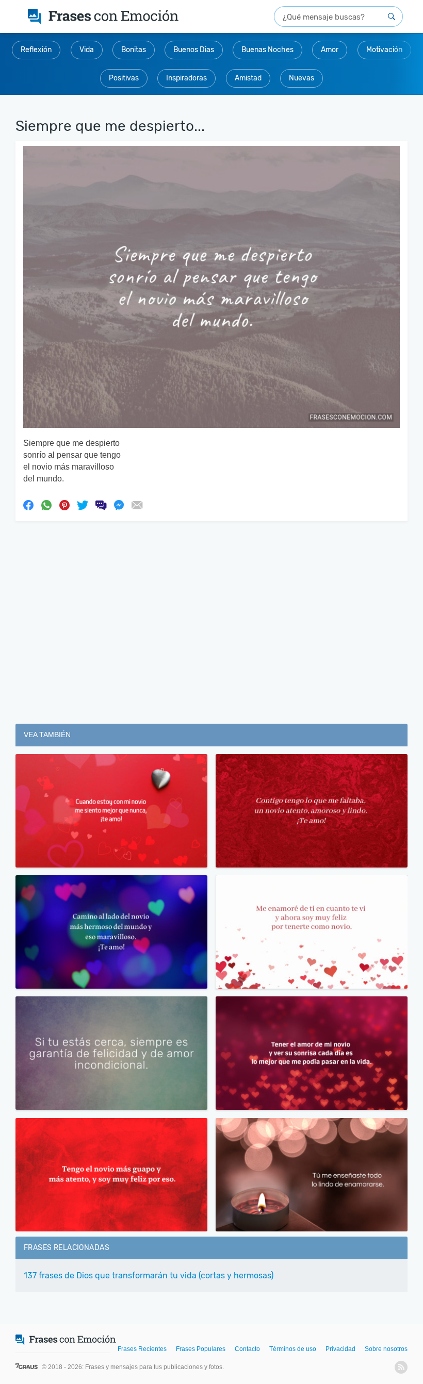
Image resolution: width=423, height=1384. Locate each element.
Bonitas (133, 49)
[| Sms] (100, 504)
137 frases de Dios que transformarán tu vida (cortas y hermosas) (148, 1275)
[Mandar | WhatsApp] (46, 504)
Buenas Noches (267, 49)
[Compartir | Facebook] (28, 504)
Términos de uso (292, 1349)
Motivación (384, 49)
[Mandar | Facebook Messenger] (118, 504)
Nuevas (301, 78)
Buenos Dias (193, 49)
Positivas (124, 78)
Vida (86, 49)
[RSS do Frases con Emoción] (401, 1367)
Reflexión (36, 49)
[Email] (136, 504)
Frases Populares (200, 1349)
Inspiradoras (186, 78)
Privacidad (340, 1349)
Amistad (248, 78)
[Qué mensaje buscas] (391, 16)
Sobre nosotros (386, 1349)
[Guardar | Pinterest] (64, 504)
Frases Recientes (142, 1349)
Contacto (247, 1349)
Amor (329, 49)
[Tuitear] (82, 504)
